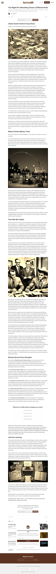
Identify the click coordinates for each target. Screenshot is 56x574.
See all (10, 549)
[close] (38, 526)
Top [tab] (9, 521)
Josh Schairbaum (14, 13)
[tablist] (11, 521)
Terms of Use (33, 543)
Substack (22, 571)
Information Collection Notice (27, 544)
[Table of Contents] (1, 287)
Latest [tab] (12, 521)
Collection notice (37, 566)
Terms (32, 566)
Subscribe (47, 2)
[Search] (40, 2)
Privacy (29, 566)
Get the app (33, 568)
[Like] (9, 17)
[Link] (6, 24)
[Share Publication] (42, 2)
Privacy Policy (36, 544)
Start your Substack (25, 568)
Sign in (52, 2)
